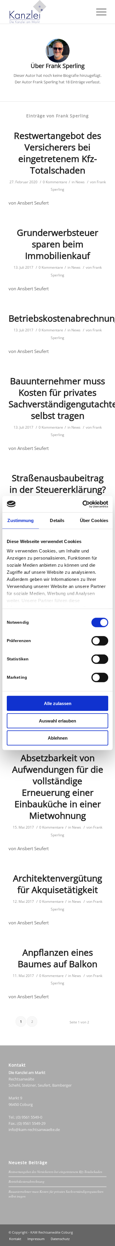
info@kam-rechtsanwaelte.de (34, 1129)
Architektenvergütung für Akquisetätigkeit (57, 884)
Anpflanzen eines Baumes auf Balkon (57, 958)
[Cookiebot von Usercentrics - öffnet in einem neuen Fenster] (82, 504)
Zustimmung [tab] (20, 520)
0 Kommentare (55, 181)
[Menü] (98, 12)
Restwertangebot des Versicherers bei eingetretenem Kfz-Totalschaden (57, 152)
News (80, 181)
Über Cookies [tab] (94, 520)
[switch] (99, 641)
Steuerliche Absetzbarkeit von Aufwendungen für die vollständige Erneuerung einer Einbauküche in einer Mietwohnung (57, 781)
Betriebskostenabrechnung (27, 1181)
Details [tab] (57, 520)
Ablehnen (58, 738)
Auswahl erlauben (57, 720)
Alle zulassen (57, 703)
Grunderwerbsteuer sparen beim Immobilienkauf (57, 244)
